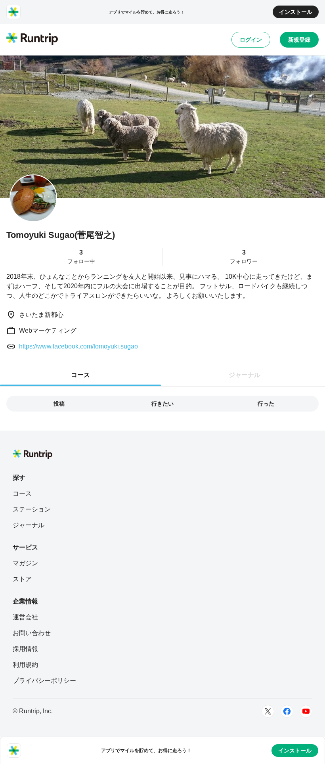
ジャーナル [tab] (244, 374)
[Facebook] (287, 711)
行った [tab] (266, 403)
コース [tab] (80, 374)
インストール (295, 12)
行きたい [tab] (162, 403)
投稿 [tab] (59, 403)
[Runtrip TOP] (32, 39)
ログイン (251, 39)
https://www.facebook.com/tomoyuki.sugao (78, 346)
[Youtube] (306, 711)
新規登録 (299, 39)
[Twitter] (268, 711)
